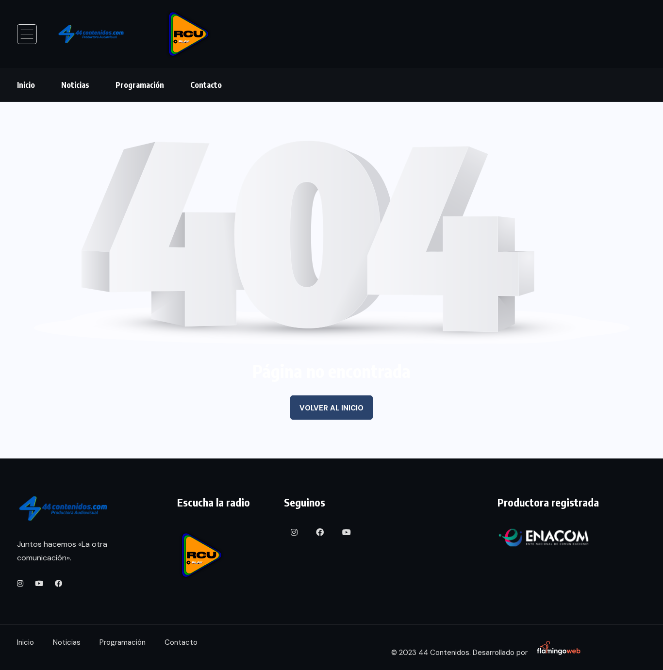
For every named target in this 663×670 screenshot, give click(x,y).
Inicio (26, 85)
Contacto (206, 85)
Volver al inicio (331, 408)
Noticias (75, 85)
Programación (140, 85)
